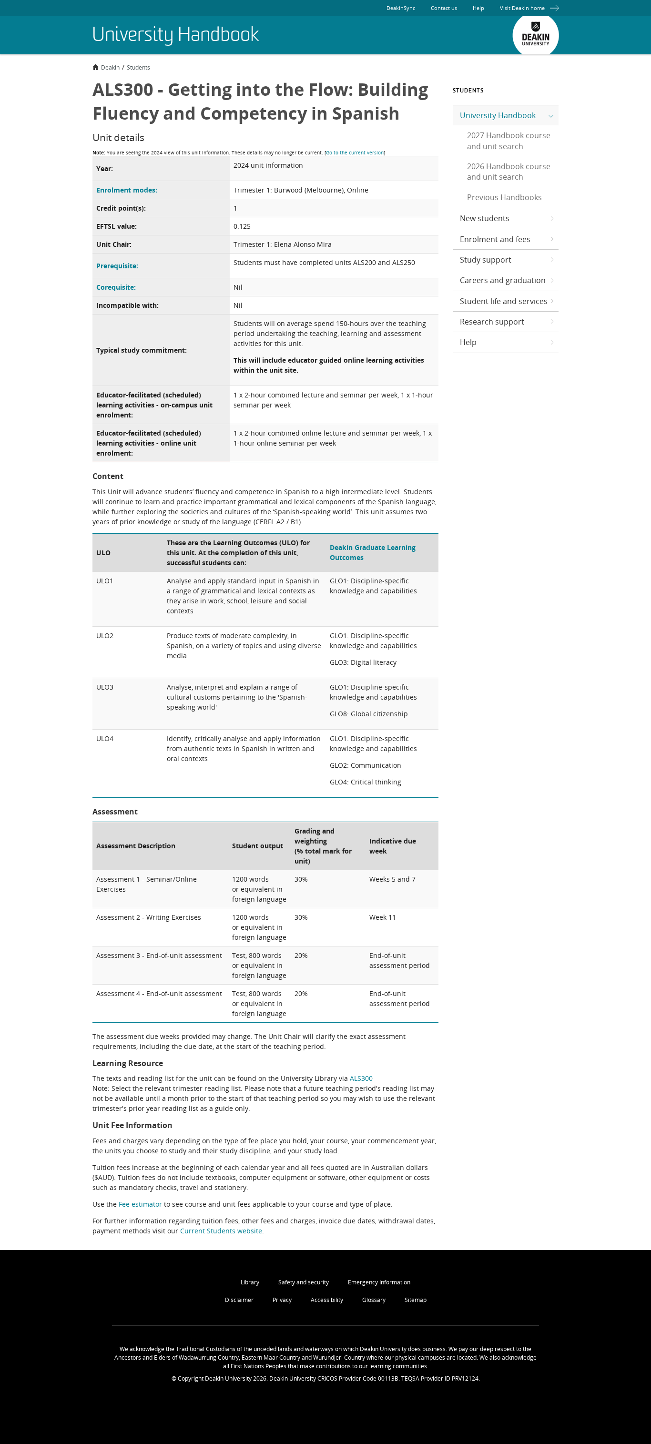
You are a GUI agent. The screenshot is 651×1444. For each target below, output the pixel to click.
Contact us (444, 7)
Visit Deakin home (522, 7)
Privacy (282, 1300)
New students (484, 218)
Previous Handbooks (504, 197)
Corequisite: (116, 287)
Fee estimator (140, 1204)
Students (138, 67)
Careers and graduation (503, 280)
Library (250, 1282)
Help (478, 7)
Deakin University (535, 35)
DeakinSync (401, 7)
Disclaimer (239, 1300)
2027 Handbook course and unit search (508, 140)
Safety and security (303, 1282)
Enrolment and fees (495, 239)
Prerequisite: (117, 265)
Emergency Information (379, 1282)
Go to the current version (355, 152)
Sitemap (416, 1300)
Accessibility (327, 1300)
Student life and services (504, 301)
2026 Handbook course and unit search (508, 171)
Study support (485, 259)
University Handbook (498, 115)
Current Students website (221, 1230)
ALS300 (361, 1078)
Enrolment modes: (126, 189)
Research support (492, 321)
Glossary (374, 1300)
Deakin (110, 67)
